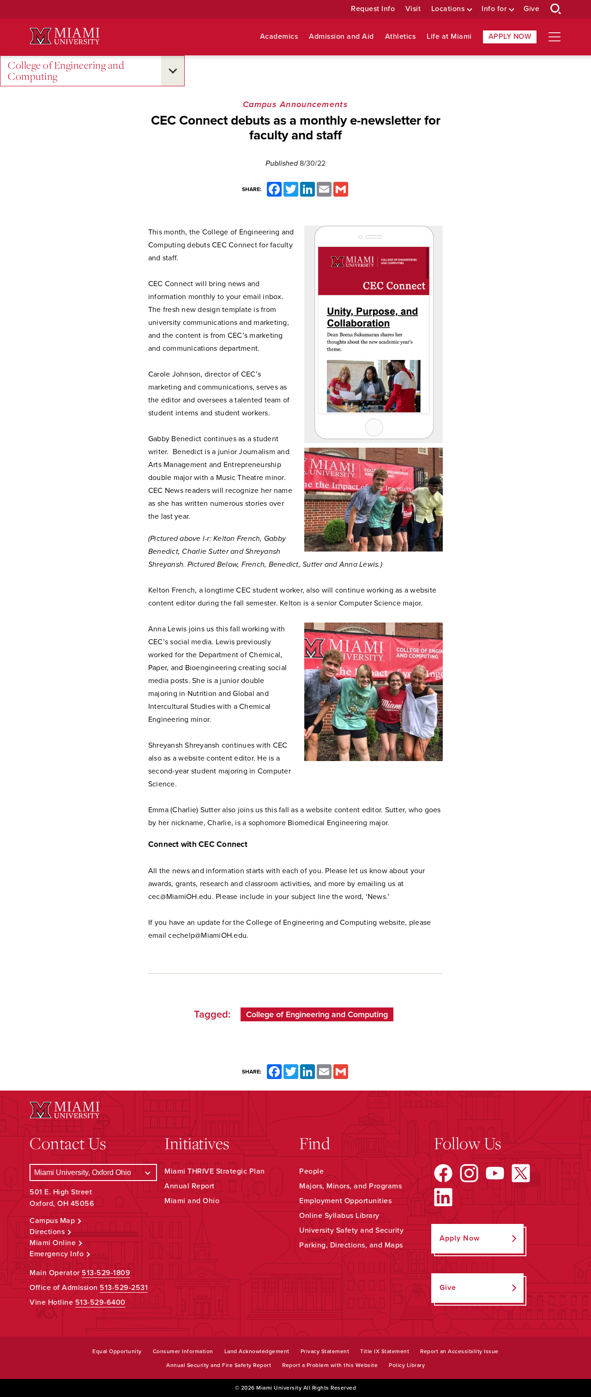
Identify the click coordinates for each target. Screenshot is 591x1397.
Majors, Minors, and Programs (350, 1186)
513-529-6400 (100, 1302)
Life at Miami (449, 36)
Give (531, 9)
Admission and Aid (341, 36)
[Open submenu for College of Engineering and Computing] (172, 71)
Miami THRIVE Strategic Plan (214, 1171)
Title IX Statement (384, 1351)
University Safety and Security (351, 1230)
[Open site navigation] (554, 37)
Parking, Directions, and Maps (351, 1245)
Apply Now (509, 36)
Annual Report (189, 1186)
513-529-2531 (124, 1287)
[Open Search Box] (555, 9)
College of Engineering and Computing (66, 71)
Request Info (373, 9)
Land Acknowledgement (256, 1351)
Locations (448, 9)
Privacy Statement (325, 1351)
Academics (279, 36)
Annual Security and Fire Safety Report (218, 1365)
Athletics (400, 36)
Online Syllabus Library (339, 1215)
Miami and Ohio (191, 1200)
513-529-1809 (106, 1272)
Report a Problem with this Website (330, 1365)
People (311, 1171)
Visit (413, 9)
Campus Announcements (295, 104)
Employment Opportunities (345, 1200)
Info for (494, 9)
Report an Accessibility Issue (459, 1351)
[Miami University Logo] (65, 36)
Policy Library (407, 1365)
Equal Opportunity (117, 1351)
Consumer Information (183, 1351)
